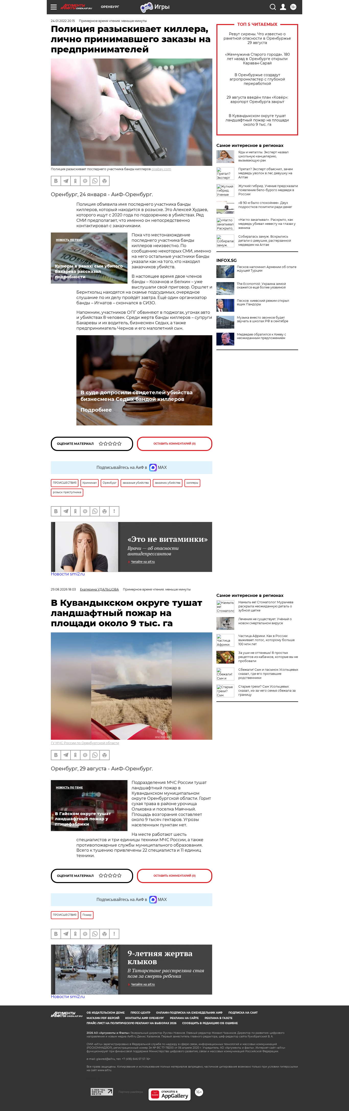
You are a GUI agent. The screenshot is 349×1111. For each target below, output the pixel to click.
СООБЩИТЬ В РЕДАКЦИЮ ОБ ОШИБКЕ (210, 1023)
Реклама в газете (218, 1018)
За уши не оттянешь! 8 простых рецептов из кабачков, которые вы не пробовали (268, 657)
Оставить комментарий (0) (175, 443)
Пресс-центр (140, 1012)
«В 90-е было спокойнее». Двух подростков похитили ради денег (265, 205)
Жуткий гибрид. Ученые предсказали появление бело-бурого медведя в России (268, 190)
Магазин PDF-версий (103, 1018)
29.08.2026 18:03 (63, 589)
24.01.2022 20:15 (63, 21)
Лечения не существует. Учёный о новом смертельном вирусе (265, 621)
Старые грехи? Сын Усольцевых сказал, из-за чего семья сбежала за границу (267, 691)
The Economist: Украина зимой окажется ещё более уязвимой (261, 285)
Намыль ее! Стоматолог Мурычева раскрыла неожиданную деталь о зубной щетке (265, 606)
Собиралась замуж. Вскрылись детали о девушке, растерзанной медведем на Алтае (264, 241)
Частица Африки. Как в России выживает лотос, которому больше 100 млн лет (266, 640)
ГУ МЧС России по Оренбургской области (85, 743)
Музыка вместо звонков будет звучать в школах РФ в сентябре (262, 319)
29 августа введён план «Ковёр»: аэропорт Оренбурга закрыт (257, 99)
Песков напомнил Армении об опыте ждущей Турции (266, 268)
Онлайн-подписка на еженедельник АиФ (189, 1012)
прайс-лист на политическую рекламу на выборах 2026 (131, 1023)
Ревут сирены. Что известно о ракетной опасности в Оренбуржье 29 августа (257, 38)
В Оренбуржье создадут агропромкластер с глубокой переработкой (257, 79)
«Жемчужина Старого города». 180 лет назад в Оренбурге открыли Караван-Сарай (257, 58)
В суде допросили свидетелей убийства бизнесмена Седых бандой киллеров (136, 395)
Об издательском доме (106, 1012)
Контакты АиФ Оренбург (144, 1018)
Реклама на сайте (184, 1018)
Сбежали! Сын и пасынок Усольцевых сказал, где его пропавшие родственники (268, 674)
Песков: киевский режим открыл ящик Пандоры (263, 302)
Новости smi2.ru (68, 574)
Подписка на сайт (243, 1012)
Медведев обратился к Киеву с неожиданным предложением (261, 336)
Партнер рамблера (131, 1091)
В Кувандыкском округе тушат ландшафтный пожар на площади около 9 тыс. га (257, 120)
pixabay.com (161, 169)
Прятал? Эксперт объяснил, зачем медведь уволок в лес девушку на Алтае (265, 173)
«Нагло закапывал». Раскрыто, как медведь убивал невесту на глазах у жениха (267, 224)
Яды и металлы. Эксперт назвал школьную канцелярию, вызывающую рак (263, 156)
